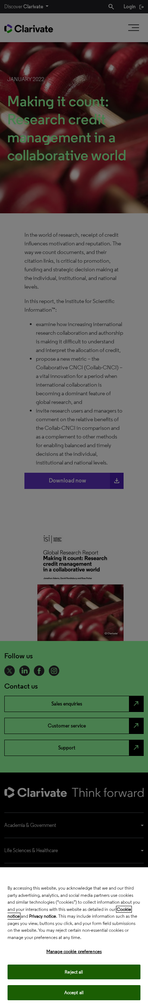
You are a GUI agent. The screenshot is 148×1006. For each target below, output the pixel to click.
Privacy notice (42, 916)
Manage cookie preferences (74, 951)
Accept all (74, 992)
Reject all (74, 972)
